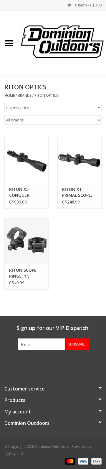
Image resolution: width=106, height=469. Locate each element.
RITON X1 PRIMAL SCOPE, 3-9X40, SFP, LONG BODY (77, 192)
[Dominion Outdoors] (62, 41)
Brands (25, 95)
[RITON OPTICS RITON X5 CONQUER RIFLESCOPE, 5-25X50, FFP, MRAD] (26, 160)
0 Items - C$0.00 (88, 5)
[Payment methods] (69, 460)
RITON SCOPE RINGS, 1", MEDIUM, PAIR (23, 273)
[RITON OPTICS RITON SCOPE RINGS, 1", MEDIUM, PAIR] (26, 241)
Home (9, 95)
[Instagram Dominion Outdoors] (63, 362)
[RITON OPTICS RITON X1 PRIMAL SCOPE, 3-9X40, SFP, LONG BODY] (79, 160)
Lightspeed (13, 453)
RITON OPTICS (46, 95)
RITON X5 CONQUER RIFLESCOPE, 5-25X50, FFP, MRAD (24, 192)
